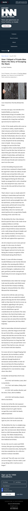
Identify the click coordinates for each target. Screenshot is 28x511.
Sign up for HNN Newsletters (14, 503)
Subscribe (6, 26)
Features (14, 34)
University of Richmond (21, 2)
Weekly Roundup (8, 490)
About (14, 42)
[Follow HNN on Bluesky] (8, 50)
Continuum (6, 489)
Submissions (14, 46)
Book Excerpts (14, 38)
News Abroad (4, 56)
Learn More (19, 494)
